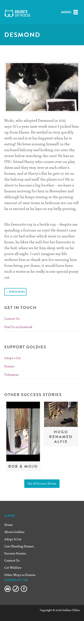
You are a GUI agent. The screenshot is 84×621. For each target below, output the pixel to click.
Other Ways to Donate (19, 574)
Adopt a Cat (12, 357)
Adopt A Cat (12, 539)
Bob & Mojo (15, 292)
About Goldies (14, 531)
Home (8, 524)
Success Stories (15, 553)
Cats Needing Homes (19, 546)
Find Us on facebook (18, 326)
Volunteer (11, 374)
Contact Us (12, 318)
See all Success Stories (42, 483)
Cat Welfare (12, 567)
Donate (9, 366)
